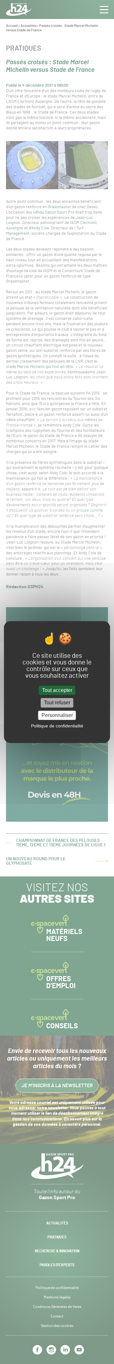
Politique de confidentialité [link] (57, 725)
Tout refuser (57, 703)
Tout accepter (57, 690)
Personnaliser (57, 715)
